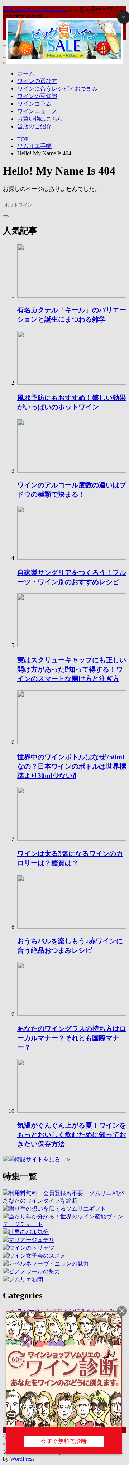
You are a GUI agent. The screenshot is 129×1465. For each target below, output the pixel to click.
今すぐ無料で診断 (64, 1441)
